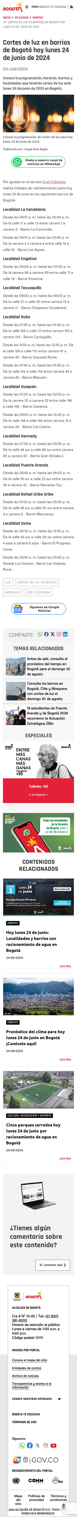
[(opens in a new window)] (59, 635)
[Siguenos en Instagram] (46, 1445)
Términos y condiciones (58, 1498)
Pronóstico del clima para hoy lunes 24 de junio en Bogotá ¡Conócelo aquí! (35, 1037)
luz (8, 582)
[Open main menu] (27, 7)
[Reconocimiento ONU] (16, 1480)
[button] (40, 635)
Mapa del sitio (18, 1499)
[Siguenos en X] (38, 1445)
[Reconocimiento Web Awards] (57, 1480)
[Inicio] (13, 7)
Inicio (7, 18)
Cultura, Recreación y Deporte (30, 1115)
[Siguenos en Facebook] (22, 1445)
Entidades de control (26, 1368)
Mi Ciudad (21, 18)
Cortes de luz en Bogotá (37, 582)
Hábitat (38, 18)
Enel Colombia (54, 182)
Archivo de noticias (25, 1376)
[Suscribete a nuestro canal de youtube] (53, 1445)
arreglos (13, 592)
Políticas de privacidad (36, 1498)
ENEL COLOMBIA (38, 592)
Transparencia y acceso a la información (32, 1385)
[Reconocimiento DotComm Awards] (36, 1480)
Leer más (65, 966)
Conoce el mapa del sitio (29, 1360)
